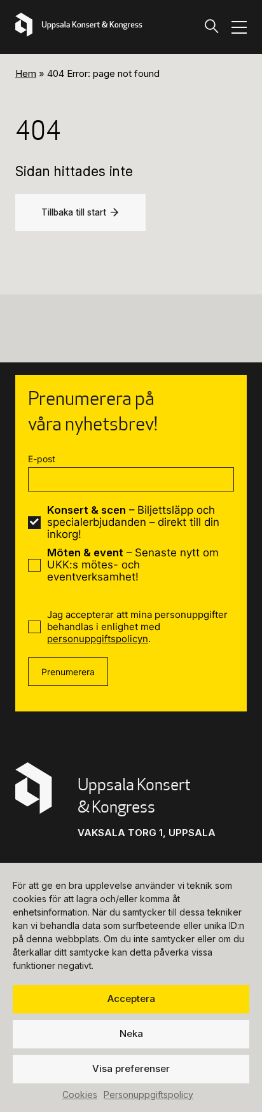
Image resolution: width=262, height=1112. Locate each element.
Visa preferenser (131, 1068)
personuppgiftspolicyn (97, 639)
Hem (25, 73)
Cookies (79, 1094)
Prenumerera (68, 671)
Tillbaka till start (73, 212)
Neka (131, 1033)
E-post (41, 458)
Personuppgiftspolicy (148, 1094)
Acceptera (131, 998)
